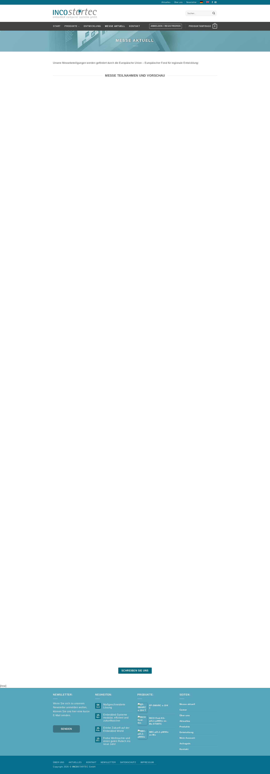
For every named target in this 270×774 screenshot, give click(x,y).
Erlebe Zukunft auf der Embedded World (116, 729)
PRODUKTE (71, 26)
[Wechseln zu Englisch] (207, 2)
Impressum (147, 762)
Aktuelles (165, 2)
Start (56, 26)
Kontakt (134, 26)
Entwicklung (92, 26)
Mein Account (187, 738)
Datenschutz (128, 762)
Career (183, 710)
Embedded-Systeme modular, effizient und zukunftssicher (116, 717)
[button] (203, 26)
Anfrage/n (185, 743)
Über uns (178, 2)
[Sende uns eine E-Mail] (215, 2)
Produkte (185, 726)
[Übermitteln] (213, 13)
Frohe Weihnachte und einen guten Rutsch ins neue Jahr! (116, 741)
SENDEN (66, 729)
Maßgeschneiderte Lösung (114, 706)
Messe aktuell (115, 26)
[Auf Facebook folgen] (212, 2)
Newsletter (191, 2)
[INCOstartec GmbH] (75, 13)
